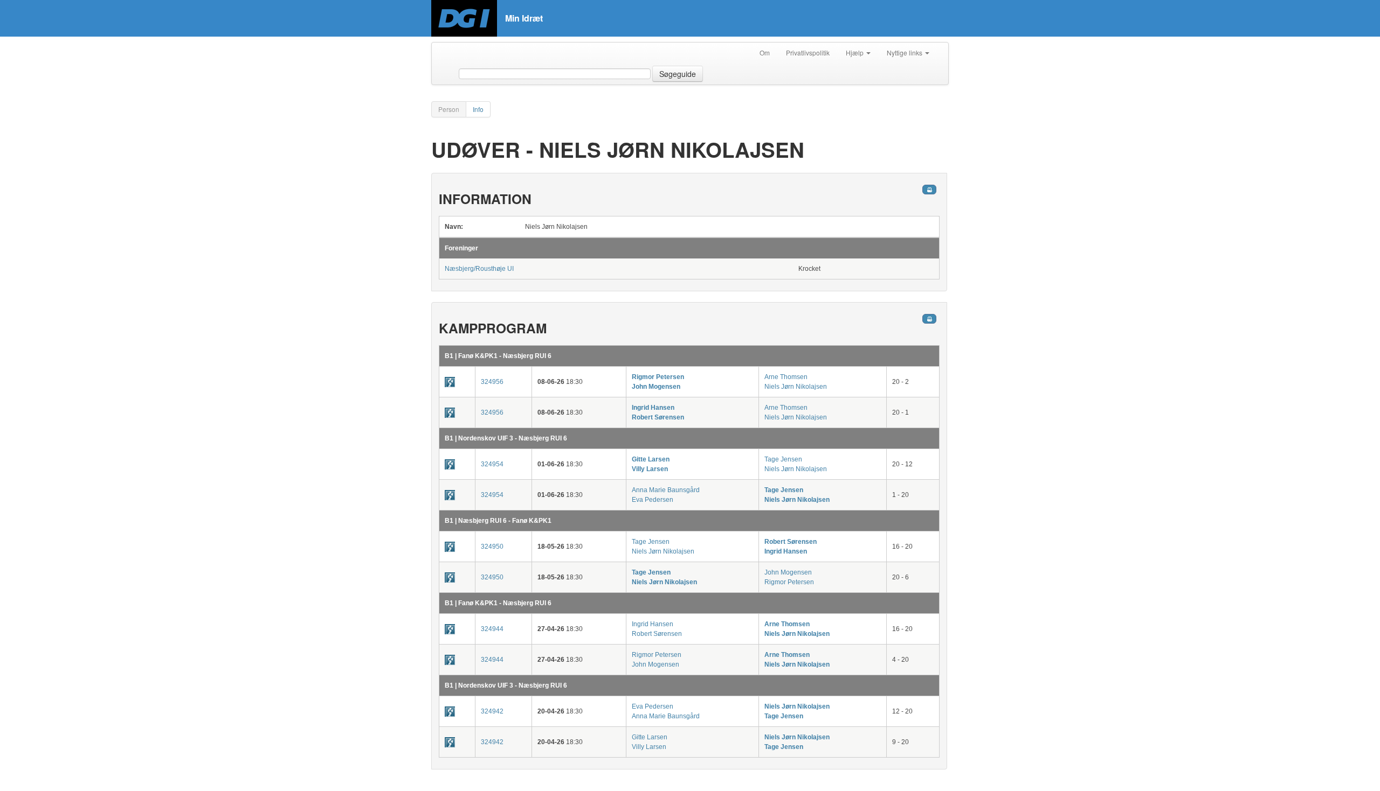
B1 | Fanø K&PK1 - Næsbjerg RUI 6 (498, 356)
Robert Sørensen (658, 417)
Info (478, 109)
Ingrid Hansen (653, 407)
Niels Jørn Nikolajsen (795, 386)
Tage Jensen (783, 459)
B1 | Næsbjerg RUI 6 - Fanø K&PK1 (498, 520)
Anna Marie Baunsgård (666, 490)
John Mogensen (656, 386)
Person (448, 109)
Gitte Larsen (651, 459)
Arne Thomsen (786, 377)
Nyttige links (905, 52)
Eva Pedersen (652, 499)
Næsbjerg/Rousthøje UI (479, 268)
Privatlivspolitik (808, 52)
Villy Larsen (650, 469)
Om (765, 52)
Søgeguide (677, 73)
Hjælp (855, 52)
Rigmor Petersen (658, 377)
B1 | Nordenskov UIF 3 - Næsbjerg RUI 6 (506, 438)
